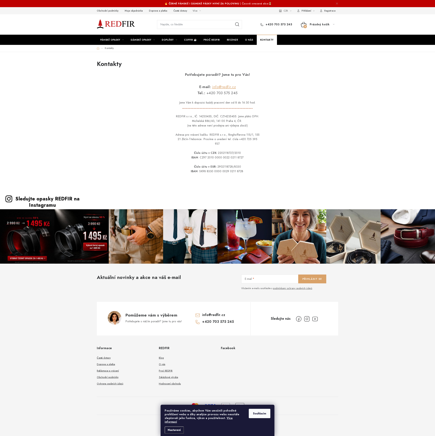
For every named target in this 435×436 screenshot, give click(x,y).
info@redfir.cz (224, 86)
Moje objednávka (134, 10)
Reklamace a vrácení (108, 370)
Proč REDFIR (166, 370)
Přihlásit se (312, 279)
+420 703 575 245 (278, 24)
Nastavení (174, 430)
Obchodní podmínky (108, 10)
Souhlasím (259, 413)
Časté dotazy (180, 10)
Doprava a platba (158, 10)
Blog (161, 358)
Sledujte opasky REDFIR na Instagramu (47, 202)
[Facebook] (298, 319)
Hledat (237, 24)
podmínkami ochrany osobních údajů (292, 288)
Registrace (329, 10)
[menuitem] (112, 40)
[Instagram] (307, 319)
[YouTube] (315, 319)
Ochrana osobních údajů (110, 383)
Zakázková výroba (168, 377)
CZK (286, 10)
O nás (162, 364)
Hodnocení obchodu (170, 383)
